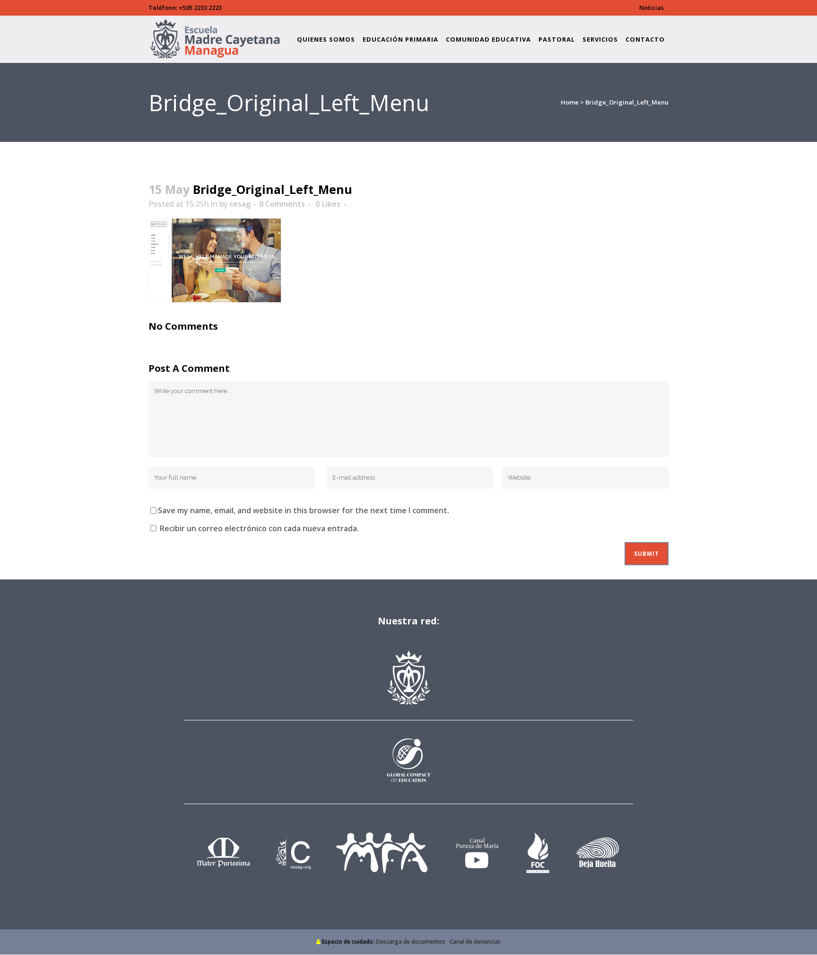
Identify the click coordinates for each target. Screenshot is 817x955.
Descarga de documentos (410, 941)
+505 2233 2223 (200, 7)
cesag (240, 204)
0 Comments (282, 204)
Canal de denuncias (475, 941)
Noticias (651, 7)
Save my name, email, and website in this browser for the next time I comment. (303, 510)
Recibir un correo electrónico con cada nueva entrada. (259, 528)
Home (570, 102)
